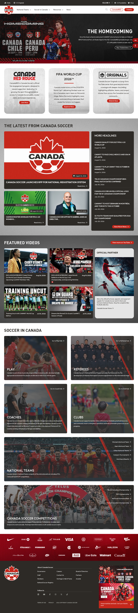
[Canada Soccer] (9, 10)
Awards (78, 579)
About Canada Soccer (45, 567)
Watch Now (113, 101)
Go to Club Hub (124, 389)
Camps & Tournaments (121, 455)
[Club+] (106, 3)
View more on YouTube (121, 242)
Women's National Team (120, 442)
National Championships (120, 498)
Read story (81, 186)
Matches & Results (123, 459)
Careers (59, 571)
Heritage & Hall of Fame (64, 579)
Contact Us (60, 575)
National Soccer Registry (45, 582)
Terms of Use (41, 602)
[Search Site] (106, 9)
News (69, 10)
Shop (132, 3)
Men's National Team (122, 446)
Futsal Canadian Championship (118, 503)
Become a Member (122, 54)
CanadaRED (116, 9)
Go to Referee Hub (122, 341)
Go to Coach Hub (56, 389)
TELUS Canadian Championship (118, 490)
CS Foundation (121, 3)
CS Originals (20, 3)
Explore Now (69, 107)
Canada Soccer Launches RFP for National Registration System (46, 182)
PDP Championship (122, 494)
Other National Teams (121, 450)
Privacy (51, 602)
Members (40, 579)
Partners (79, 575)
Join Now (24, 102)
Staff (38, 575)
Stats (8, 3)
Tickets (129, 9)
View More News (120, 227)
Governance (41, 571)
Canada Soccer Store (104, 308)
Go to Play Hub (57, 341)
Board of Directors (82, 571)
